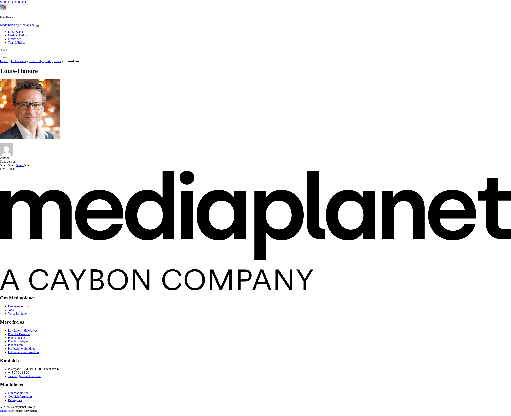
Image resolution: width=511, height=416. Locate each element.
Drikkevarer (15, 31)
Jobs (11, 310)
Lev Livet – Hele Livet (22, 330)
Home (4, 61)
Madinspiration (17, 35)
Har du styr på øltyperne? (45, 61)
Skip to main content (13, 1)
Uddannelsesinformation (23, 352)
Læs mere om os (18, 306)
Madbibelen (17, 25)
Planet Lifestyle (18, 341)
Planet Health (16, 337)
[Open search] (1, 54)
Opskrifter (14, 39)
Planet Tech (15, 345)
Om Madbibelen (18, 393)
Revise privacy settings (26, 410)
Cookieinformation (20, 396)
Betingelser (15, 400)
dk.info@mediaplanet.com (24, 376)
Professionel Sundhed (21, 348)
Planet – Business (19, 334)
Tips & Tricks (16, 42)
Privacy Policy (7, 410)
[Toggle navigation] (37, 26)
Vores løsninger (18, 313)
